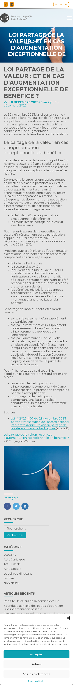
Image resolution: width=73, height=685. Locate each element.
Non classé (11, 583)
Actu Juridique (14, 559)
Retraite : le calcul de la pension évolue (31, 601)
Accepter (36, 654)
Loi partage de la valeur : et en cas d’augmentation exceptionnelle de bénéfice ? (36, 436)
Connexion (61, 4)
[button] (67, 618)
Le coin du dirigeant (18, 573)
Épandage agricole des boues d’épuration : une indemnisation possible (34, 607)
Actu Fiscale (12, 564)
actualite (10, 554)
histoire (9, 578)
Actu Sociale (12, 568)
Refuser (36, 664)
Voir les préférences (36, 674)
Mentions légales (36, 681)
